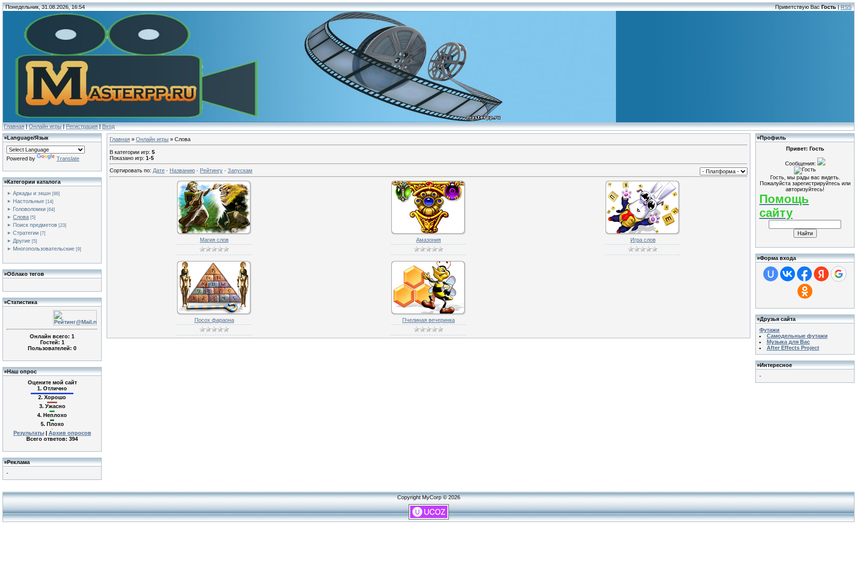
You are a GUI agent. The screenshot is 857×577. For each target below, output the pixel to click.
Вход (108, 126)
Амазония (428, 240)
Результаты (28, 433)
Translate (68, 158)
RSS (846, 7)
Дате (159, 170)
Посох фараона (214, 320)
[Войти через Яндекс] (821, 273)
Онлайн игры (45, 126)
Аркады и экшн (32, 193)
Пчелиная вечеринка (428, 320)
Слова (21, 217)
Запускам (240, 170)
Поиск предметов (35, 225)
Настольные (28, 201)
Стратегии (26, 233)
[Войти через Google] (839, 274)
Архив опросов (70, 433)
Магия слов (214, 240)
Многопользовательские (43, 249)
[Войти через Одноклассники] (804, 291)
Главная (14, 126)
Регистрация (82, 126)
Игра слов (643, 240)
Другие (21, 241)
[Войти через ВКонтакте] (787, 273)
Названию (182, 170)
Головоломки (29, 209)
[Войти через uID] (770, 273)
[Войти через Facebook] (804, 273)
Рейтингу (211, 170)
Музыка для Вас (788, 342)
